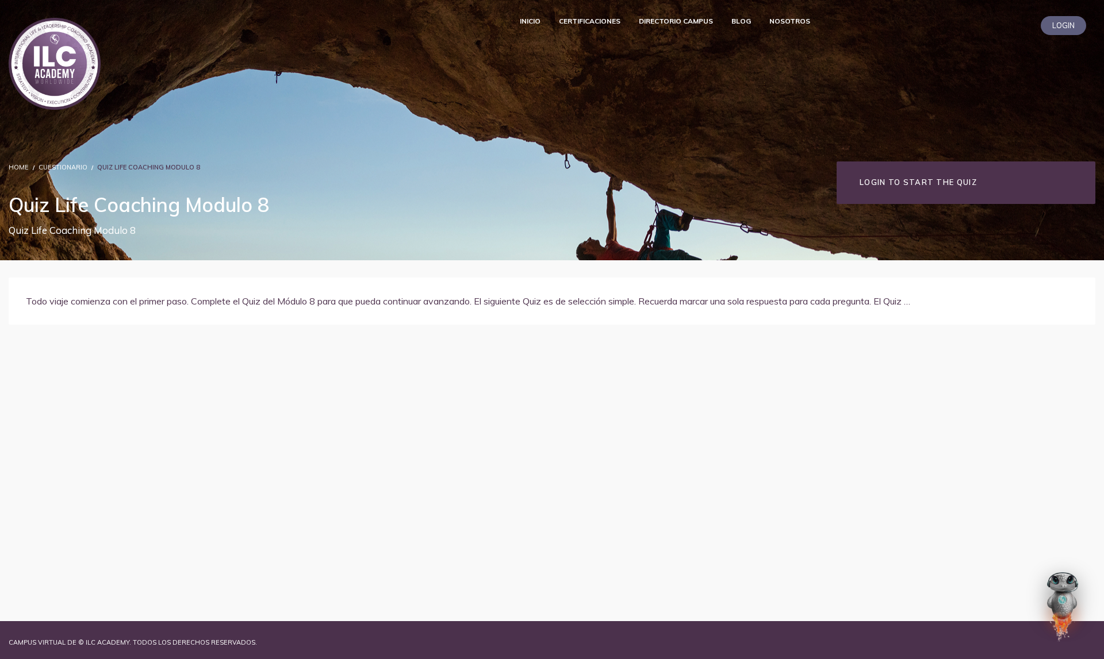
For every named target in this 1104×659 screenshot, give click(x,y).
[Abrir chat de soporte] (1062, 606)
